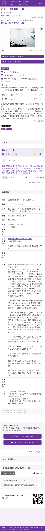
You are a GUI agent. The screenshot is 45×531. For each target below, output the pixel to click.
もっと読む (40, 121)
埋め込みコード (7, 129)
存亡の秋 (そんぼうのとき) (12, 23)
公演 (7, 15)
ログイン (15, 4)
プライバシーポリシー (15, 527)
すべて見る (40, 473)
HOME (3, 15)
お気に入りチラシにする (36, 50)
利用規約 (4, 527)
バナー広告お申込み (8, 12)
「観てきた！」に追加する (24, 442)
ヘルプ (41, 527)
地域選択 (4, 4)
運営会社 (25, 527)
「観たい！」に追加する (23, 436)
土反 (25, 410)
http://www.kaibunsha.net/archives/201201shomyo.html (22, 88)
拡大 (6, 498)
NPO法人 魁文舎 (11, 72)
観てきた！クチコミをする (15, 62)
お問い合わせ (34, 527)
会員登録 (24, 4)
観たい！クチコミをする (14, 56)
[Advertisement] (22, 518)
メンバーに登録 (7, 473)
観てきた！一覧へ (35, 182)
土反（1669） (12, 160)
